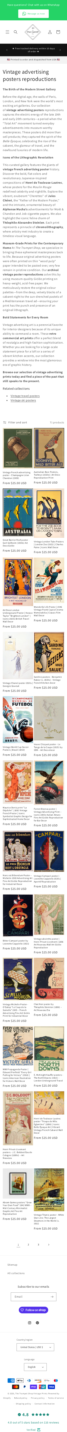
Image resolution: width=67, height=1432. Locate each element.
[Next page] (48, 1245)
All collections (16, 1273)
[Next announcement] (60, 50)
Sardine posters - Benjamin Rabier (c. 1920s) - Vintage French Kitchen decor (48, 679)
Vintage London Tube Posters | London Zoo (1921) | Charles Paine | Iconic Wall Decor (49, 544)
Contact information (45, 1403)
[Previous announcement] (7, 50)
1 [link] (18, 1244)
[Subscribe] (52, 1296)
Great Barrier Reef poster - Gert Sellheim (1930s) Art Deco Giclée (16, 542)
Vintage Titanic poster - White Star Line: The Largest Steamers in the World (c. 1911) (49, 1219)
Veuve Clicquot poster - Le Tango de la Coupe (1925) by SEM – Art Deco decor (48, 747)
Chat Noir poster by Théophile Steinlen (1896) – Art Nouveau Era (48, 1007)
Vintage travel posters (25, 396)
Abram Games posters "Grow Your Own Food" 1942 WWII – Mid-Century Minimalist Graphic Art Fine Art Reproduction (17, 1208)
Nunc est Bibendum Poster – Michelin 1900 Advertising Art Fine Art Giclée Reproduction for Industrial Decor (17, 879)
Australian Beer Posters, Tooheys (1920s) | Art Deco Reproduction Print (47, 475)
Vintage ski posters (23, 400)
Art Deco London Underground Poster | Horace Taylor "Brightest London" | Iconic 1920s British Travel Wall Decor (18, 616)
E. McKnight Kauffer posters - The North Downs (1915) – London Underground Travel (48, 1077)
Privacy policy (38, 1398)
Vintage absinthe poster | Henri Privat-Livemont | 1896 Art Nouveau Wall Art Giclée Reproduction (48, 943)
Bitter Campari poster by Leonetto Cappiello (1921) (16, 942)
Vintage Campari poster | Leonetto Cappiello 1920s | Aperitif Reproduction (47, 878)
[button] (7, 32)
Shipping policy (23, 1403)
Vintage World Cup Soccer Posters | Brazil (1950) (16, 748)
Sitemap (12, 1264)
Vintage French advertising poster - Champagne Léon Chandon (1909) (17, 475)
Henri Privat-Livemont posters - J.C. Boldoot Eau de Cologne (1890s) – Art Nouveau (17, 1153)
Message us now (36, 13)
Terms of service (56, 1398)
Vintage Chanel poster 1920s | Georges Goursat (18, 684)
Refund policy (20, 1398)
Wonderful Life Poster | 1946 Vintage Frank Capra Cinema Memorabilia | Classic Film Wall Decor (48, 611)
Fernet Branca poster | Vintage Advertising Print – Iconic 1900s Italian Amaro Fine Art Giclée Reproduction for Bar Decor (48, 814)
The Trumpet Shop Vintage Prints (31, 1393)
